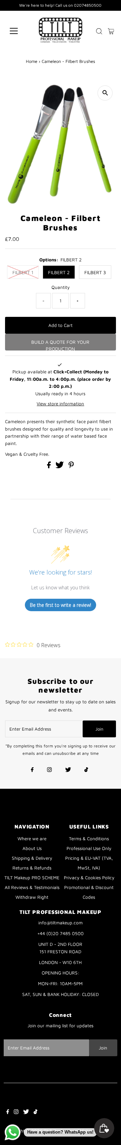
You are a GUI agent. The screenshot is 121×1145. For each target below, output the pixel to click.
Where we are (31, 838)
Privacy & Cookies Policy (89, 877)
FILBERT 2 (59, 272)
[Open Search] (99, 31)
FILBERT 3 (95, 272)
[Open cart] (111, 31)
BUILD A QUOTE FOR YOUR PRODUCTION (60, 344)
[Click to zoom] (105, 93)
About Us (32, 848)
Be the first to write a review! (60, 605)
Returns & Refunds (31, 868)
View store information (60, 403)
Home (31, 61)
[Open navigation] (18, 31)
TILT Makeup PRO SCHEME (31, 877)
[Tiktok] (86, 770)
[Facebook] (32, 770)
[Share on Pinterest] (71, 466)
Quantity (60, 287)
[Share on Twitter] (60, 466)
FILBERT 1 (22, 272)
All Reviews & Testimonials (32, 887)
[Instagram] (49, 770)
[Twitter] (68, 770)
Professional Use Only (89, 848)
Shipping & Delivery (32, 858)
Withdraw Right (31, 897)
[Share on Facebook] (49, 466)
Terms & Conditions (89, 838)
